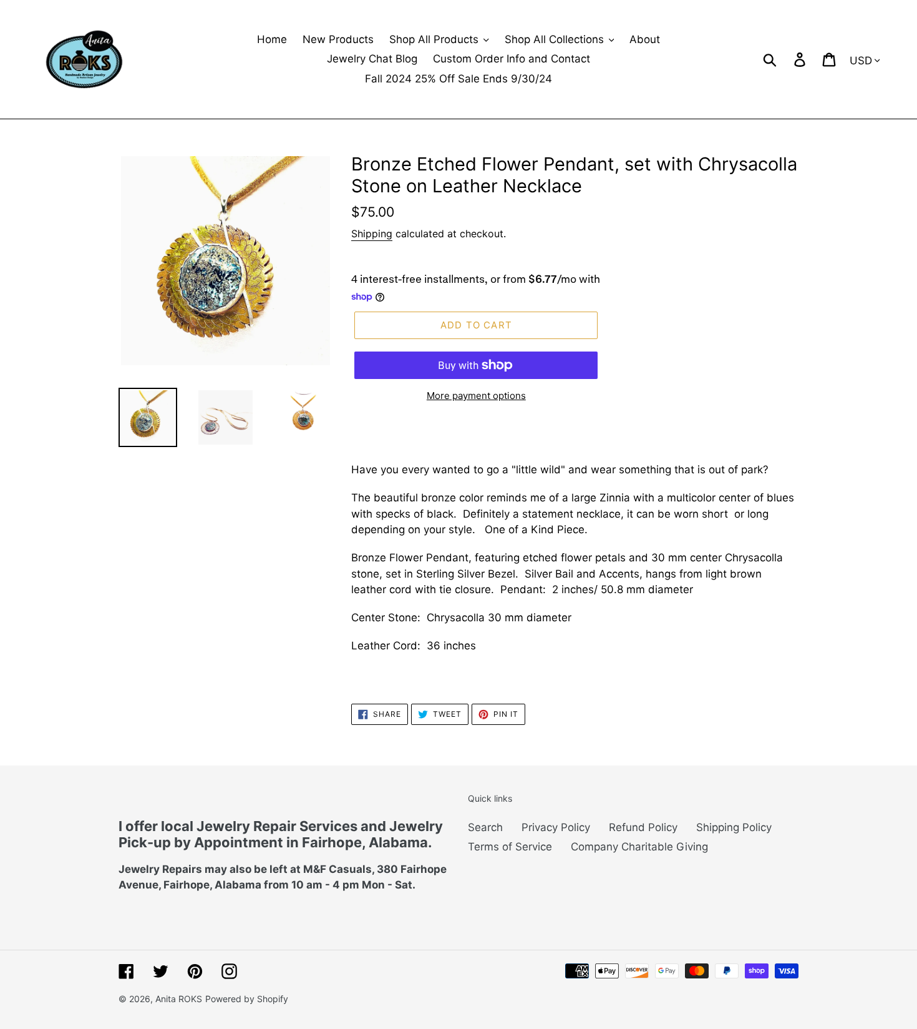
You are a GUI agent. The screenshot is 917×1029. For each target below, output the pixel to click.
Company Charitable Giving (639, 846)
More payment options (476, 395)
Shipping (371, 233)
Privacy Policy (556, 827)
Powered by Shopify (246, 998)
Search (485, 827)
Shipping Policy (734, 827)
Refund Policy (643, 827)
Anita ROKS (178, 998)
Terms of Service (510, 846)
